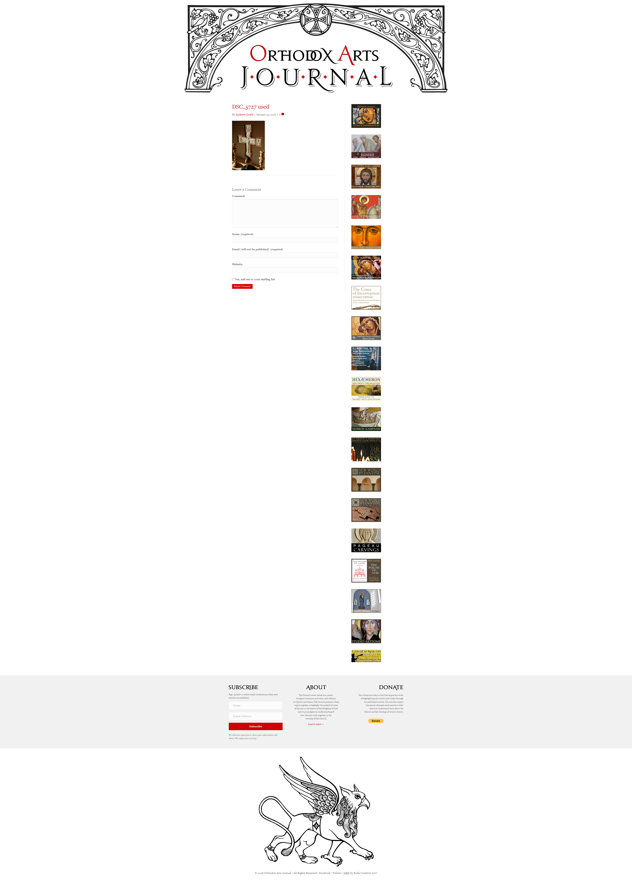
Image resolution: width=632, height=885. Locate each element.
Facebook (324, 873)
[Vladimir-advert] (366, 176)
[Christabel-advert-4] (366, 328)
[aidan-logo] (366, 237)
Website (237, 264)
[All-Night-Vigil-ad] (366, 358)
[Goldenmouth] (366, 656)
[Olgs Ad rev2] (366, 116)
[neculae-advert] (366, 207)
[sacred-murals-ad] (366, 601)
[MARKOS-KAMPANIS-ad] (366, 419)
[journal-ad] (366, 540)
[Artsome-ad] (366, 631)
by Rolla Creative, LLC (360, 873)
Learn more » (316, 724)
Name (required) (243, 234)
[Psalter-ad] (366, 570)
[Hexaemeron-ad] (366, 388)
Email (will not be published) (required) (257, 249)
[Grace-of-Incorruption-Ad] (366, 298)
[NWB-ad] (366, 479)
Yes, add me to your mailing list (254, 279)
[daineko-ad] (366, 146)
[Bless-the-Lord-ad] (366, 449)
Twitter (337, 873)
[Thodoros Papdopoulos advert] (366, 267)
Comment (238, 196)
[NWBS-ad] (366, 510)
